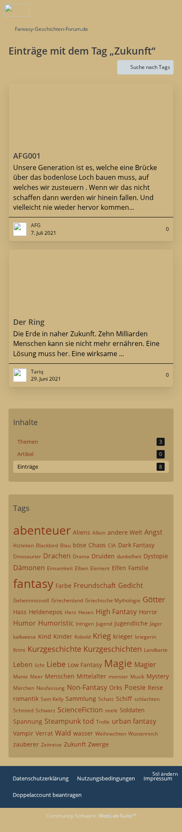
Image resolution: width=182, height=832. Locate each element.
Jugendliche (131, 623)
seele (111, 710)
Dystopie (155, 556)
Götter (154, 599)
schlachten (147, 699)
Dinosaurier (27, 556)
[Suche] (128, 10)
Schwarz (45, 710)
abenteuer (42, 530)
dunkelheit (129, 556)
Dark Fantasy (136, 545)
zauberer (26, 744)
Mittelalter (91, 676)
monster (118, 676)
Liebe (56, 664)
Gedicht (130, 585)
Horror (148, 612)
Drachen (57, 555)
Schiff (124, 699)
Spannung (27, 721)
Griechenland (67, 600)
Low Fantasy (85, 665)
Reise (155, 688)
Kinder (62, 636)
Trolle (103, 721)
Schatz (106, 699)
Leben (23, 664)
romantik (26, 699)
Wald (63, 733)
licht (39, 665)
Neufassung (50, 688)
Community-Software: (91, 815)
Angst (153, 532)
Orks (115, 688)
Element (100, 568)
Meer (36, 676)
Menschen (59, 676)
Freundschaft (95, 585)
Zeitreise (51, 744)
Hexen (86, 612)
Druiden (103, 556)
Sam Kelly (52, 699)
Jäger (156, 623)
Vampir (23, 733)
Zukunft (75, 744)
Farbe (63, 586)
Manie (20, 676)
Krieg (102, 636)
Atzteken (23, 545)
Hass (20, 612)
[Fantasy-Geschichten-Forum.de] (17, 10)
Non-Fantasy (87, 687)
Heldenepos (46, 612)
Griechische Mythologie (113, 600)
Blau (65, 545)
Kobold (82, 636)
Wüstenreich (143, 733)
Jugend (104, 623)
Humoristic (56, 623)
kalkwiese (24, 636)
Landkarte (156, 650)
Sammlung (81, 699)
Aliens (81, 532)
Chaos (97, 545)
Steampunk (62, 721)
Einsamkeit (60, 568)
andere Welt (125, 532)
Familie (138, 568)
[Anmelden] (149, 10)
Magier (145, 664)
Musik (137, 676)
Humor (24, 623)
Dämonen (29, 567)
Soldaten (132, 710)
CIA (112, 545)
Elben (81, 568)
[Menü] (171, 10)
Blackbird (47, 545)
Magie (118, 663)
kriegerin (145, 636)
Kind (44, 636)
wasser (83, 733)
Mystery (157, 676)
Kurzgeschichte (54, 649)
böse (79, 545)
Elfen (119, 568)
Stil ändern (165, 773)
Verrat (44, 733)
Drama (81, 556)
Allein (98, 532)
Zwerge (98, 744)
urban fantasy (134, 721)
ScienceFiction (80, 709)
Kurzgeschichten (112, 649)
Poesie (135, 687)
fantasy (33, 583)
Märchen (23, 688)
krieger (123, 636)
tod (88, 721)
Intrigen (85, 623)
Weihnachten (110, 733)
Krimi (19, 650)
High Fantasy (116, 611)
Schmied (23, 710)
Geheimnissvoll (31, 600)
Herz (70, 612)
